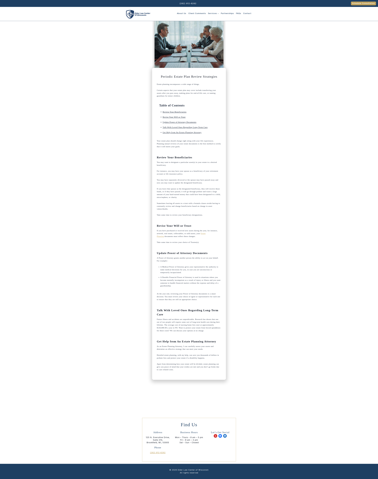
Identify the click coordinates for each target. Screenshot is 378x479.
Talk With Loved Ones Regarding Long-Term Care (185, 127)
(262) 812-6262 (188, 3)
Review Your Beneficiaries (174, 112)
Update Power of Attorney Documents (179, 122)
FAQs (238, 13)
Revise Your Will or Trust (174, 117)
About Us (181, 13)
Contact (247, 13)
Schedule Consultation (363, 3)
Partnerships (227, 13)
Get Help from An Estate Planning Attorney (182, 132)
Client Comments (197, 13)
